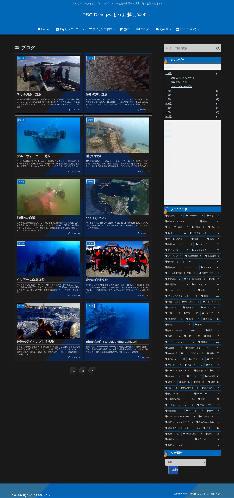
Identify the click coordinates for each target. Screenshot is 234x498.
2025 (168, 123)
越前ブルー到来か (180, 82)
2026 (168, 66)
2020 (168, 153)
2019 (168, 159)
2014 (168, 189)
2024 (168, 129)
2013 (168, 195)
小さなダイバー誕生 (181, 86)
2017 (168, 171)
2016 (168, 177)
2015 (168, 183)
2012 (168, 201)
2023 (168, 135)
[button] (218, 48)
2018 (168, 165)
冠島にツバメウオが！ (183, 77)
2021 (168, 147)
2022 (168, 141)
